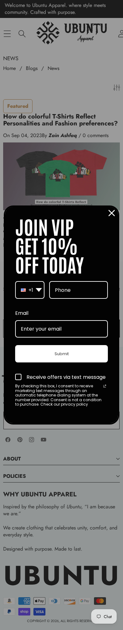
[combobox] (29, 290)
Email (21, 313)
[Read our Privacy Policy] (105, 386)
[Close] (111, 213)
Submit (62, 354)
